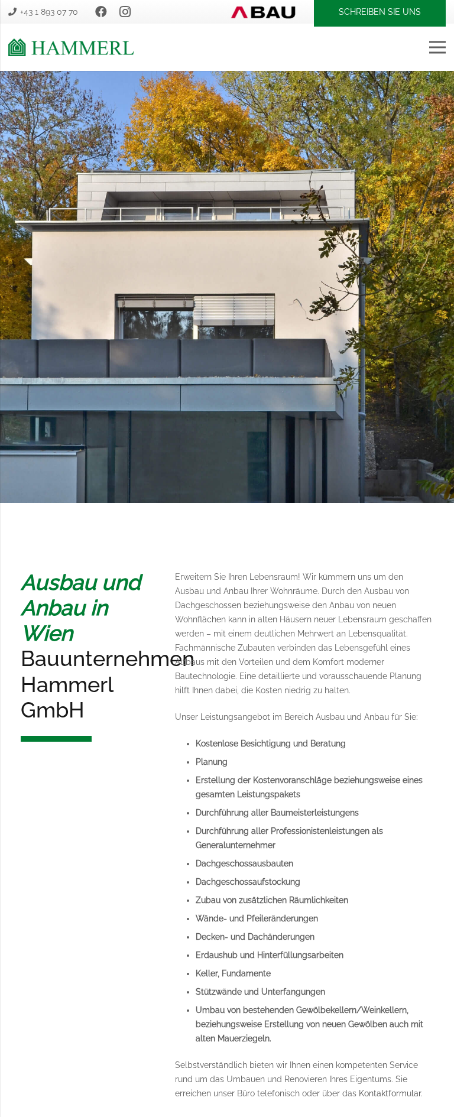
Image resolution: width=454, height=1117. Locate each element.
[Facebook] (101, 12)
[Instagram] (125, 12)
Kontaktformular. (391, 1093)
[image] (71, 47)
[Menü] (437, 47)
